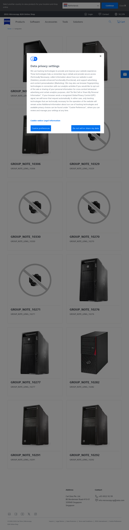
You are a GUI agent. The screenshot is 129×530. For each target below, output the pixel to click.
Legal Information (52, 120)
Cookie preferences (41, 128)
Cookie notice (37, 120)
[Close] (100, 56)
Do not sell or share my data (86, 128)
